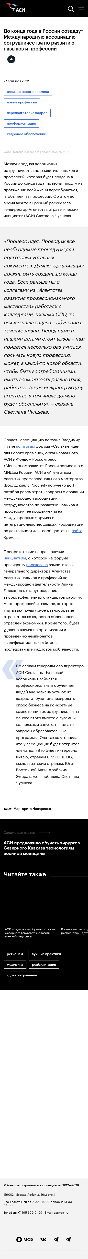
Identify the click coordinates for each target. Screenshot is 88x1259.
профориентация (21, 123)
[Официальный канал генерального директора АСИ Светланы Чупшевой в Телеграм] (68, 1239)
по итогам (25, 445)
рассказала (37, 564)
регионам (15, 954)
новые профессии (22, 102)
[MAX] (24, 1240)
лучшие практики (46, 954)
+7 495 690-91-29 (29, 1212)
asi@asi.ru (61, 1212)
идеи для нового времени (28, 92)
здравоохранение (22, 975)
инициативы (15, 557)
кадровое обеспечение (26, 134)
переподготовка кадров (27, 113)
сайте (77, 530)
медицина (15, 965)
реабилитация (44, 965)
